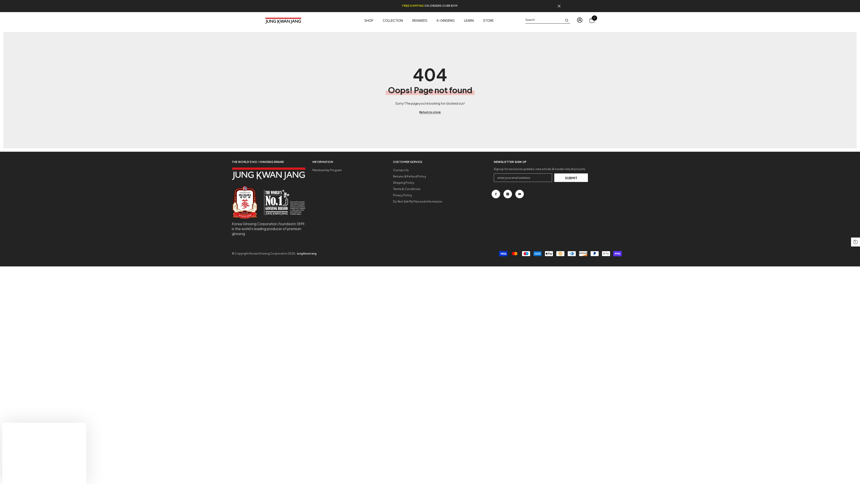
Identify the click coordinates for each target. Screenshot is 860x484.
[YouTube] (519, 194)
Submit (571, 178)
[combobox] (544, 20)
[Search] (547, 20)
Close (559, 6)
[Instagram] (507, 194)
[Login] (579, 20)
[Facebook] (496, 194)
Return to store (430, 112)
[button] (855, 242)
